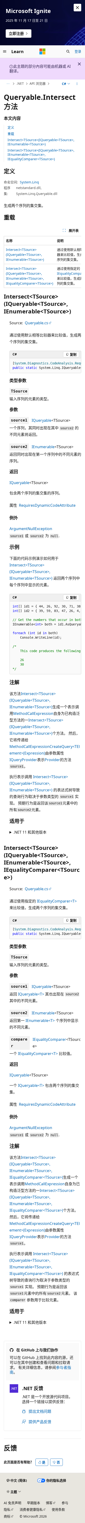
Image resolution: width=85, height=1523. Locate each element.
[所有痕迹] (8, 84)
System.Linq (29, 182)
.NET (20, 83)
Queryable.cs (36, 322)
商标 (7, 1516)
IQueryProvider (23, 759)
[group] (42, 262)
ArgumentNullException (30, 528)
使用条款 (58, 1509)
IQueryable (41, 420)
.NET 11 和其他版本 (30, 832)
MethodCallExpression (33, 713)
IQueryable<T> (31, 994)
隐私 (7, 1509)
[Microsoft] (42, 51)
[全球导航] (4, 51)
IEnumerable (43, 446)
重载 (11, 133)
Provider (52, 759)
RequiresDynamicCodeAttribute (47, 505)
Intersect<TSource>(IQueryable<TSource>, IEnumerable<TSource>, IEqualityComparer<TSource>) (41, 154)
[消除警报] (77, 7)
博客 (49, 1503)
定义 (11, 127)
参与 (65, 1503)
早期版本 (33, 1503)
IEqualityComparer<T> (57, 901)
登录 (78, 51)
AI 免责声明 (12, 1503)
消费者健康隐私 (31, 1509)
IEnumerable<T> (40, 1020)
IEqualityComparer (49, 1039)
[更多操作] (77, 84)
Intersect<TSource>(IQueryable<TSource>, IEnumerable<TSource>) (41, 142)
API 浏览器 (38, 83)
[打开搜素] (68, 51)
